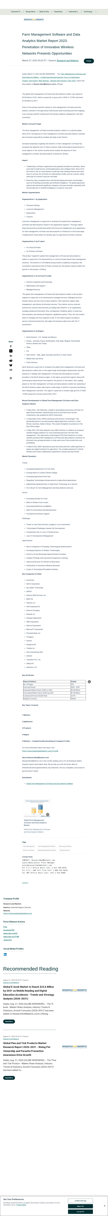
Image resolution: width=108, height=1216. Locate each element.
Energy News (30, 12)
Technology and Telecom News (88, 12)
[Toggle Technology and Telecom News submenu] (96, 12)
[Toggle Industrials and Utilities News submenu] (81, 12)
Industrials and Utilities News (74, 12)
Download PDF (9, 930)
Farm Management (28, 846)
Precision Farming (28, 850)
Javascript (7, 940)
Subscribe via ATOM (11, 937)
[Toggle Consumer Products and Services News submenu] (23, 12)
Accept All (80, 1211)
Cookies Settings (80, 1201)
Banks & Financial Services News (44, 12)
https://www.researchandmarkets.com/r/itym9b (40, 751)
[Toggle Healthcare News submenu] (67, 12)
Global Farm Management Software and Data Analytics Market (49, 784)
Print (5, 927)
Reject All (80, 1206)
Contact (25, 883)
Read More (9, 1021)
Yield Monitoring (64, 850)
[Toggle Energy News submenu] (37, 12)
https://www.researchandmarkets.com (17, 913)
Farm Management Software (46, 846)
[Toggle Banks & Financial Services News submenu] (52, 12)
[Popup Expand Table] (89, 681)
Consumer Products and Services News (16, 12)
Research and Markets (68, 60)
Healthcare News (59, 12)
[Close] (104, 1205)
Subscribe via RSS (10, 933)
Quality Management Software (47, 850)
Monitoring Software (65, 846)
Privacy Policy (21, 1205)
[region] (54, 1206)
